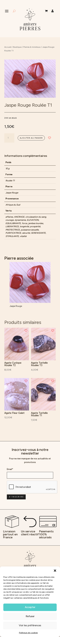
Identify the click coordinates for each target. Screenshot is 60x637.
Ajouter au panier (31, 138)
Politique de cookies (28, 633)
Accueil (7, 47)
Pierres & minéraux (31, 47)
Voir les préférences (30, 625)
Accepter (30, 607)
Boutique (17, 47)
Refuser (30, 616)
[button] (55, 570)
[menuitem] (46, 11)
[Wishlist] (49, 138)
